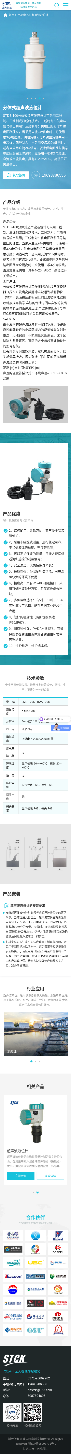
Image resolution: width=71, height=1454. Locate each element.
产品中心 (23, 15)
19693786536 (37, 1384)
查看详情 (50, 1176)
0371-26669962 (39, 1378)
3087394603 (36, 1396)
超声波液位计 (40, 15)
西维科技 (42, 1448)
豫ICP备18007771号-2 (42, 1443)
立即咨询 (20, 1175)
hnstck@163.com (40, 1390)
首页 (11, 15)
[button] (27, 98)
